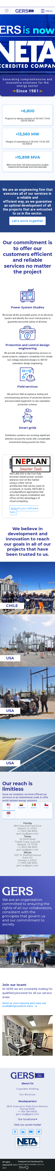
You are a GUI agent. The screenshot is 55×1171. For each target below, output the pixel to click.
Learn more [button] (25, 62)
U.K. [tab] (8, 816)
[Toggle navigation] (6, 11)
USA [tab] (8, 808)
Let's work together (27, 221)
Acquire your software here (24, 510)
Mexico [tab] (34, 808)
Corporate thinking (27, 1089)
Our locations (26, 1119)
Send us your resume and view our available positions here (24, 1005)
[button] (4, 48)
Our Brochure (27, 1094)
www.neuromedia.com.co (31, 1164)
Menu (47, 10)
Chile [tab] (46, 808)
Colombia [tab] (22, 808)
